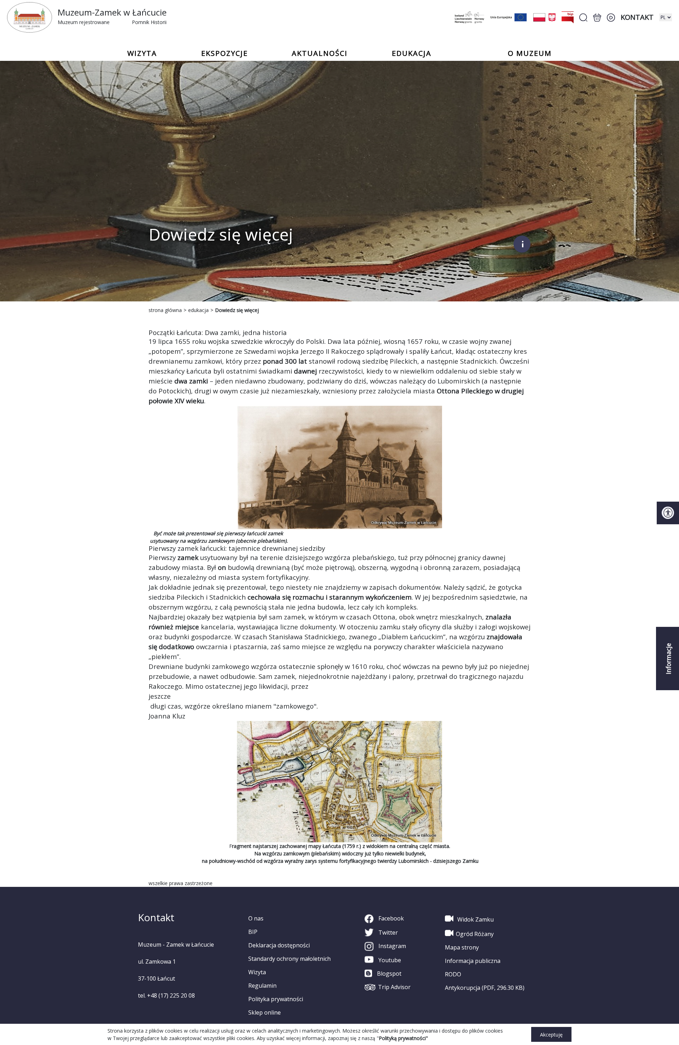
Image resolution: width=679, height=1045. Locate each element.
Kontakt (637, 17)
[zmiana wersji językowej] (665, 17)
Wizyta (257, 972)
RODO (453, 974)
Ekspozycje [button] (224, 53)
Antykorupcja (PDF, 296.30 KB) (484, 988)
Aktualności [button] (320, 53)
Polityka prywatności (275, 999)
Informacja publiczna (472, 961)
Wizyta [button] (142, 53)
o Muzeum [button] (530, 53)
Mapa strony (462, 947)
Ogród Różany (475, 934)
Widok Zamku (475, 919)
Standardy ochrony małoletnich (289, 959)
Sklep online (264, 1012)
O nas (255, 918)
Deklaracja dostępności (279, 945)
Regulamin (262, 985)
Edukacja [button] (411, 53)
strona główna (165, 310)
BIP (252, 932)
